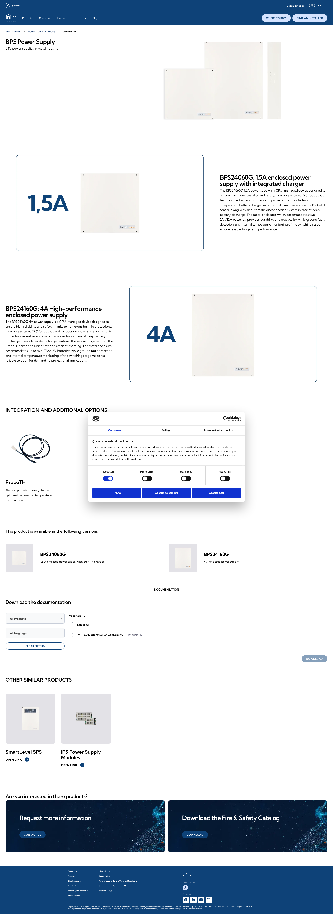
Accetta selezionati (166, 492)
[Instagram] (209, 900)
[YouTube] (201, 900)
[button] (295, 6)
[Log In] (312, 5)
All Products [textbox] (18, 618)
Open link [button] (17, 759)
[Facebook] (186, 900)
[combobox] (25, 5)
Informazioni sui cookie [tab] (218, 430)
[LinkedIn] (193, 900)
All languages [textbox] (19, 633)
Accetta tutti (216, 492)
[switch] (147, 478)
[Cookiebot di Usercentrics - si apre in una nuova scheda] (225, 418)
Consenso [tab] (114, 430)
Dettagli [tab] (166, 430)
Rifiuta (117, 492)
